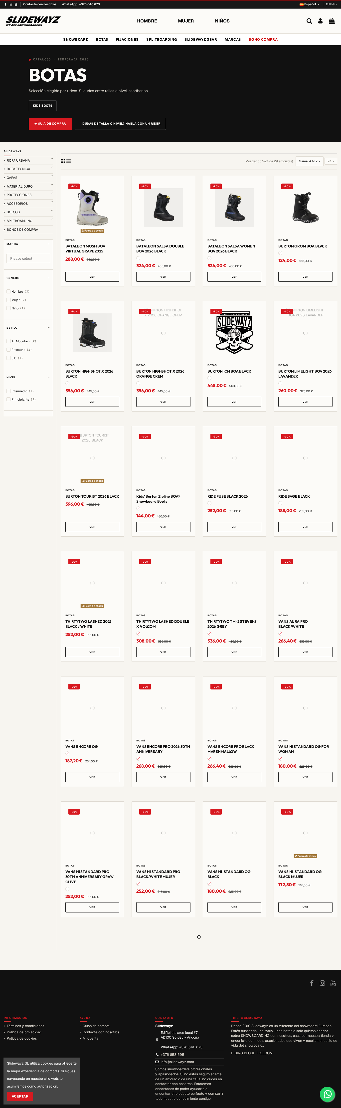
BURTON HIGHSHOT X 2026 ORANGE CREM (160, 374)
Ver (92, 276)
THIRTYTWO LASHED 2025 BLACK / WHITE (88, 624)
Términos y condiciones (25, 1026)
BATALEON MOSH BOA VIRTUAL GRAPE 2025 (85, 249)
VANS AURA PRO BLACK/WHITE (293, 624)
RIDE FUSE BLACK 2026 (227, 496)
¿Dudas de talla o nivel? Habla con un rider (121, 124)
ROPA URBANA (18, 160)
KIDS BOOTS (42, 106)
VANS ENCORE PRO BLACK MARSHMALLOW (230, 749)
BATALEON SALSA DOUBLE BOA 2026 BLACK (160, 249)
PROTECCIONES (19, 195)
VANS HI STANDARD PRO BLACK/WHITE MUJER (158, 874)
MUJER (186, 21)
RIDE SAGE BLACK (294, 496)
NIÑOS (222, 21)
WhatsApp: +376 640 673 (81, 4)
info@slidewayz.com (177, 1062)
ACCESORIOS (17, 204)
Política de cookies (22, 1038)
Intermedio (22, 391)
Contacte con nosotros (40, 4)
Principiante (23, 399)
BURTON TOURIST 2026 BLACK (92, 496)
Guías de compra (96, 1026)
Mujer (18, 300)
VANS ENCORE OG (81, 746)
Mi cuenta (90, 1038)
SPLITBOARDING (19, 221)
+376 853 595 (172, 1054)
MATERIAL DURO (20, 186)
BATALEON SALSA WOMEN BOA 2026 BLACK (231, 249)
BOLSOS (13, 212)
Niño (18, 308)
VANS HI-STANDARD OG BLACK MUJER (300, 874)
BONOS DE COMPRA (22, 229)
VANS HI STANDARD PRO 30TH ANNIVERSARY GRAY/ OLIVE (89, 877)
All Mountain (23, 341)
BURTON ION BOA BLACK (229, 371)
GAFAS (12, 178)
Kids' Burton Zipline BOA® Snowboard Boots (158, 499)
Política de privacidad (24, 1032)
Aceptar (20, 1096)
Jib (17, 358)
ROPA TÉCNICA (18, 169)
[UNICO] (138, 258)
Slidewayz (13, 151)
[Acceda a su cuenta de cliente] (320, 21)
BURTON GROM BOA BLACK (302, 246)
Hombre (20, 291)
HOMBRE (147, 21)
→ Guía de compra (50, 124)
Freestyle (21, 350)
